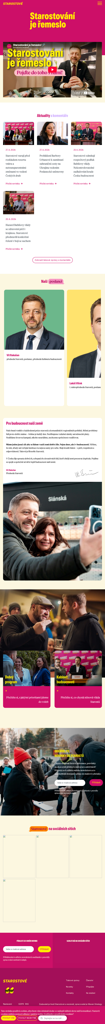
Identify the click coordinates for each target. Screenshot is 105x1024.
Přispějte (90, 987)
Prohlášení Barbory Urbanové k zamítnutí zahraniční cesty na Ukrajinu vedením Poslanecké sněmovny (52, 163)
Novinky (69, 987)
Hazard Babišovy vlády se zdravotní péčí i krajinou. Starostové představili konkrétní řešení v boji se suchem (18, 233)
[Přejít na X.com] (94, 37)
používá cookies (20, 1011)
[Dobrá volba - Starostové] (13, 3)
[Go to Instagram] (71, 947)
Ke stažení (90, 993)
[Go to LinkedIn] (91, 947)
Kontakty (70, 993)
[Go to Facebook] (65, 947)
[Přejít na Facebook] (80, 37)
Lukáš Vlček (76, 383)
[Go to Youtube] (85, 947)
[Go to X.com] (78, 947)
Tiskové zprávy (72, 980)
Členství (89, 980)
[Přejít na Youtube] (100, 37)
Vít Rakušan (13, 355)
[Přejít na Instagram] (87, 37)
